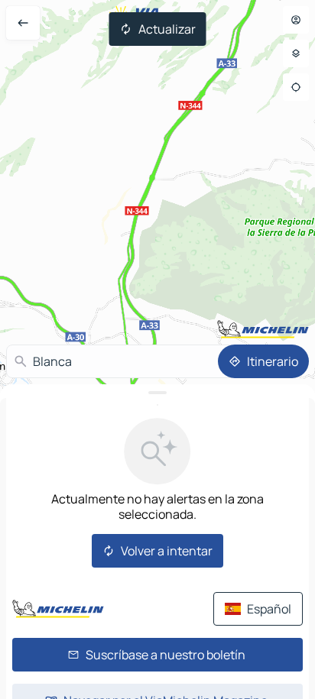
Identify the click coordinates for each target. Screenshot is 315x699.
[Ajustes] (296, 53)
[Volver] (23, 23)
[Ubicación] (296, 87)
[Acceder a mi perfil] (296, 20)
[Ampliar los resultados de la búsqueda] (157, 392)
